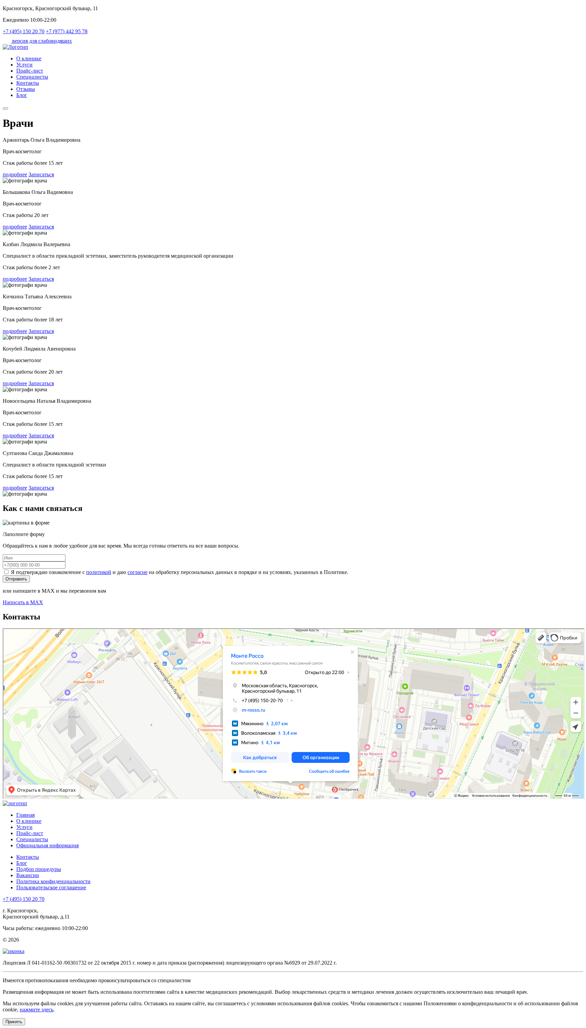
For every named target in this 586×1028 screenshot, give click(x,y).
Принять (13, 1021)
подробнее (15, 174)
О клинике (28, 58)
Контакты (27, 83)
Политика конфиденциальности (53, 881)
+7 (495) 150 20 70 (23, 31)
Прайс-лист (29, 71)
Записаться (41, 174)
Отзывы (25, 89)
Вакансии (27, 875)
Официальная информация (47, 845)
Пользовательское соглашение (51, 887)
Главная (25, 815)
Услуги (24, 64)
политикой (98, 572)
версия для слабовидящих (41, 41)
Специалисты (32, 77)
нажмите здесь (36, 1009)
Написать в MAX (23, 602)
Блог (21, 95)
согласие (138, 572)
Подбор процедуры (38, 869)
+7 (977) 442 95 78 (66, 31)
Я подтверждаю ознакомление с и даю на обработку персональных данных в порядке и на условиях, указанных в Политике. (178, 572)
